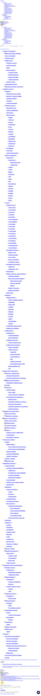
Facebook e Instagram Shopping (14, 468)
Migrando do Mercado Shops (13, 53)
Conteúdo (8, 603)
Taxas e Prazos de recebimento (16, 394)
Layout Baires (12, 240)
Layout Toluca (12, 210)
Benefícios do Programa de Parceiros (16, 645)
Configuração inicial (13, 574)
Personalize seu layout (7, 8)
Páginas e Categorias (13, 288)
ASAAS (10, 169)
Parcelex (10, 195)
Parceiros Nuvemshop (7, 13)
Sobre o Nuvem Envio (11, 420)
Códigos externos (12, 349)
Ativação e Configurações (12, 373)
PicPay (10, 200)
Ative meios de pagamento (8, 9)
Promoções (11, 494)
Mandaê (10, 117)
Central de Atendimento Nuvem (5, 659)
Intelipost (10, 131)
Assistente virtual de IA (12, 551)
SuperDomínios (12, 321)
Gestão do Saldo (10, 390)
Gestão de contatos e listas (13, 586)
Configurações (9, 330)
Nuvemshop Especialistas (16, 678)
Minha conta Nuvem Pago (12, 380)
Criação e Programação (14, 615)
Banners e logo (12, 252)
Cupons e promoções (11, 489)
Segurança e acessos (11, 63)
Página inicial (9, 271)
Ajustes (8, 631)
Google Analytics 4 (15, 356)
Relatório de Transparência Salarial (9, 679)
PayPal (10, 198)
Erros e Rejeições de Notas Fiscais (17, 446)
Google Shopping (10, 480)
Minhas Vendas (10, 444)
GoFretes (10, 129)
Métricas (10, 619)
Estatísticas (8, 520)
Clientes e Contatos (10, 458)
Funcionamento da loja (11, 84)
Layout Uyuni (11, 207)
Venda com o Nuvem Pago (10, 371)
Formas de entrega (10, 105)
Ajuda (6, 680)
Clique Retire (11, 124)
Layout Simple (12, 231)
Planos (8, 67)
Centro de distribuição (12, 110)
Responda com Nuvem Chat (8, 5)
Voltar (2, 669)
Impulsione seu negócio (9, 463)
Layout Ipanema (12, 247)
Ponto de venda (10, 461)
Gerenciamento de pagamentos (14, 397)
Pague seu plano (10, 70)
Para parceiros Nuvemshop (12, 636)
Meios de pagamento (10, 155)
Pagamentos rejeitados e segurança (17, 401)
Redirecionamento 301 (14, 366)
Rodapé (12, 285)
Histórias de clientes (13, 677)
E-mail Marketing (11, 499)
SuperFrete (11, 146)
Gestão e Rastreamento (12, 153)
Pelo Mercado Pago (13, 74)
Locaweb (10, 316)
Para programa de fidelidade (17, 510)
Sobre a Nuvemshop (10, 56)
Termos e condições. (3, 693)
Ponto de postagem (10, 427)
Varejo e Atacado (10, 548)
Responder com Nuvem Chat (11, 411)
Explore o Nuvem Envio (10, 418)
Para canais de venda (15, 515)
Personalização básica (12, 250)
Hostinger (11, 311)
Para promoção (14, 513)
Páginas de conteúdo (13, 290)
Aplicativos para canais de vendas (15, 482)
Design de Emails (10, 600)
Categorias (4, 2)
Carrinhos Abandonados (12, 454)
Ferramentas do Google (12, 501)
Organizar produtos (11, 98)
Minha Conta (8, 60)
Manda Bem (11, 138)
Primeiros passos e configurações (14, 432)
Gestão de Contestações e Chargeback (18, 406)
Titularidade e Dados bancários (14, 382)
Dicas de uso (11, 560)
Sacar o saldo (11, 392)
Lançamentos (4, 14)
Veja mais (8, 387)
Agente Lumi (9, 553)
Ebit (11, 359)
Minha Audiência (10, 577)
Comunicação (9, 333)
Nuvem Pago (11, 160)
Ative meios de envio (7, 10)
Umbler (10, 319)
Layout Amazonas (13, 219)
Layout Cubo (11, 226)
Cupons (10, 491)
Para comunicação (15, 508)
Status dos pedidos (11, 451)
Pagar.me (10, 188)
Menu (2, 25)
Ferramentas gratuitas (7, 16)
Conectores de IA (10, 563)
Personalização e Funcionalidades (17, 473)
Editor (10, 605)
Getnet (10, 179)
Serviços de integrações (8, 678)
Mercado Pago (12, 183)
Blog (8, 677)
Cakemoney (11, 174)
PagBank (10, 191)
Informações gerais (11, 108)
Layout (7, 202)
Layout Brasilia (12, 243)
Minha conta (9, 629)
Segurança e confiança (12, 544)
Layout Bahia (11, 224)
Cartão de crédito (12, 72)
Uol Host (10, 323)
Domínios (7, 295)
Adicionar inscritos (10, 593)
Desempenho (9, 617)
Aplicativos (8, 522)
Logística (8, 525)
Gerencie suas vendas (7, 32)
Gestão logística (10, 435)
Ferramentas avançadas (14, 608)
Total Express (11, 143)
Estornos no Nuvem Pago (14, 404)
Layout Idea (11, 228)
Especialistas (6, 42)
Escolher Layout (10, 205)
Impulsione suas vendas (8, 12)
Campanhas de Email (11, 610)
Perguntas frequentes (14, 680)
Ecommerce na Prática (7, 18)
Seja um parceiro (23, 678)
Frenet (10, 127)
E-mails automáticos (13, 335)
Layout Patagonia (13, 245)
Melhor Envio (12, 141)
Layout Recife (12, 236)
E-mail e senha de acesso (14, 342)
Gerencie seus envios (11, 425)
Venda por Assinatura (12, 456)
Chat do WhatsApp (13, 337)
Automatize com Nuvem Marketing (10, 6)
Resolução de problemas (12, 328)
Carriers (10, 122)
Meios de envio (10, 115)
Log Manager (11, 136)
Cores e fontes (12, 257)
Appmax (10, 167)
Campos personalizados (14, 581)
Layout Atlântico (12, 221)
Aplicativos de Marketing (14, 506)
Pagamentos (9, 157)
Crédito (8, 385)
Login (3, 19)
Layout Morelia (12, 238)
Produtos (7, 91)
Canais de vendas (10, 532)
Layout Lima (11, 217)
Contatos (10, 589)
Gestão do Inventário (11, 103)
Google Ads (13, 352)
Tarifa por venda (10, 82)
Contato (7, 657)
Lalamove (11, 134)
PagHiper (10, 193)
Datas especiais (10, 503)
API (9, 368)
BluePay (10, 172)
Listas (9, 591)
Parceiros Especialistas (12, 638)
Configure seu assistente (12, 416)
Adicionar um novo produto (13, 93)
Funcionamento (12, 496)
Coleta (8, 430)
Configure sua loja (7, 4)
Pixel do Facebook (15, 354)
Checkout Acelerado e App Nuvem (14, 86)
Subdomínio (11, 302)
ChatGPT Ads (10, 484)
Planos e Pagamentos (11, 627)
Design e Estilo (12, 598)
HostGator (11, 309)
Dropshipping (9, 148)
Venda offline (6, 7)
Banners (20, 677)
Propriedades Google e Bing (17, 364)
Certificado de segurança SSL (14, 326)
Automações (9, 622)
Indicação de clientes (13, 648)
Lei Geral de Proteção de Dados (13, 655)
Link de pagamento (13, 409)
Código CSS (11, 266)
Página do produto (13, 255)
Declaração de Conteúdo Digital (16, 449)
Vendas (7, 442)
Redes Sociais (9, 292)
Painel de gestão (12, 399)
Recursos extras (10, 541)
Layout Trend (11, 233)
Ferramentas (4, 15)
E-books (17, 677)
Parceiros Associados (11, 641)
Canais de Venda (9, 465)
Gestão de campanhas (14, 475)
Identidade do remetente (14, 572)
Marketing (8, 487)
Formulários (9, 596)
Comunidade (9, 680)
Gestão (8, 536)
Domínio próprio (10, 297)
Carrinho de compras (13, 262)
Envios (8, 612)
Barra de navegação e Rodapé (16, 278)
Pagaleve (10, 186)
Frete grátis (9, 150)
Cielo (9, 176)
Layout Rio (11, 214)
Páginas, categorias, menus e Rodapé (15, 274)
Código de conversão (15, 361)
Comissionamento (13, 650)
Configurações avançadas (8, 11)
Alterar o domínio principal (15, 300)
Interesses (10, 584)
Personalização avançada (12, 264)
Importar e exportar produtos (14, 96)
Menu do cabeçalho (15, 283)
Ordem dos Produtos (13, 276)
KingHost (10, 314)
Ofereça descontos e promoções (16, 518)
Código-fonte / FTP (13, 269)
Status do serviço (20, 680)
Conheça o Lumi (12, 555)
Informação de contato (16, 281)
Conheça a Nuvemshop (8, 3)
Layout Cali (11, 212)
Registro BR (11, 304)
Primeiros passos (9, 58)
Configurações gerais (11, 340)
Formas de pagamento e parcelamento (16, 378)
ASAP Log (11, 120)
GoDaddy (10, 307)
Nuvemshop (2, 0)
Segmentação (9, 579)
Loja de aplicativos (7, 17)
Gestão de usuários (11, 65)
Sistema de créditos (13, 77)
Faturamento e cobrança (12, 437)
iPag (9, 181)
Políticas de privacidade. (11, 693)
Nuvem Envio (9, 112)
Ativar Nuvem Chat (11, 413)
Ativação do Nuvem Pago (12, 375)
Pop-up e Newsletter (13, 259)
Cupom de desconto (13, 79)
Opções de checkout (13, 347)
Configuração (13, 165)
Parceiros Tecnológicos (12, 643)
